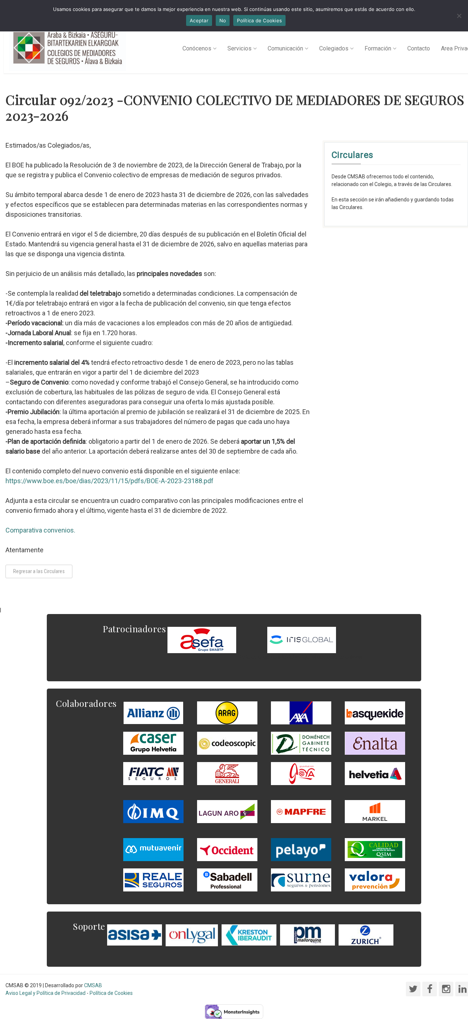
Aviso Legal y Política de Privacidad (45, 993)
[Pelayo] (301, 849)
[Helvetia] (375, 773)
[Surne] (227, 880)
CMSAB (93, 985)
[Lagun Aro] (227, 811)
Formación (378, 48)
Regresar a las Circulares (39, 571)
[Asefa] (201, 640)
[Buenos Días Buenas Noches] (153, 743)
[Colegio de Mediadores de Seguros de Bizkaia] (67, 48)
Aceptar (199, 20)
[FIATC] (153, 773)
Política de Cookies (111, 993)
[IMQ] (153, 811)
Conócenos (196, 48)
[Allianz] (153, 713)
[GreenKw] (375, 713)
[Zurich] (366, 934)
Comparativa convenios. (40, 530)
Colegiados (333, 48)
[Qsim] (375, 849)
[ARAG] (227, 713)
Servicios (239, 48)
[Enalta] (375, 743)
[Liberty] (301, 811)
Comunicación (285, 48)
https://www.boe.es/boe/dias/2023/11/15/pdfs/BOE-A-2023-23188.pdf (109, 481)
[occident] (227, 849)
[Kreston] (249, 934)
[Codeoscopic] (227, 743)
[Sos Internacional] (301, 640)
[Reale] (153, 880)
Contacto (418, 48)
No (222, 20)
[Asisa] (134, 934)
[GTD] (301, 743)
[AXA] (301, 713)
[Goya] (301, 773)
